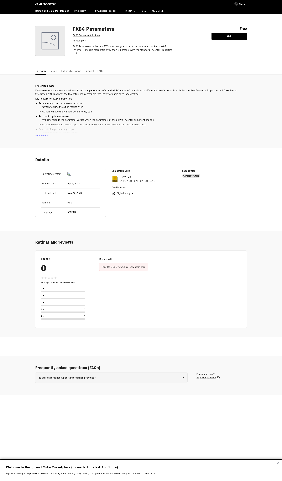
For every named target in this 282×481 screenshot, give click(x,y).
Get (229, 36)
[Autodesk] (45, 4)
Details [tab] (53, 71)
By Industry (80, 10)
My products (158, 11)
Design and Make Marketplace (52, 11)
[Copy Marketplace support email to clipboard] (218, 377)
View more (40, 135)
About (144, 11)
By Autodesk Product (105, 10)
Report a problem (206, 377)
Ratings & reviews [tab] (71, 71)
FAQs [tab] (100, 71)
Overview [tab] (41, 71)
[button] (111, 378)
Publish (128, 10)
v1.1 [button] (69, 202)
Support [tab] (89, 71)
